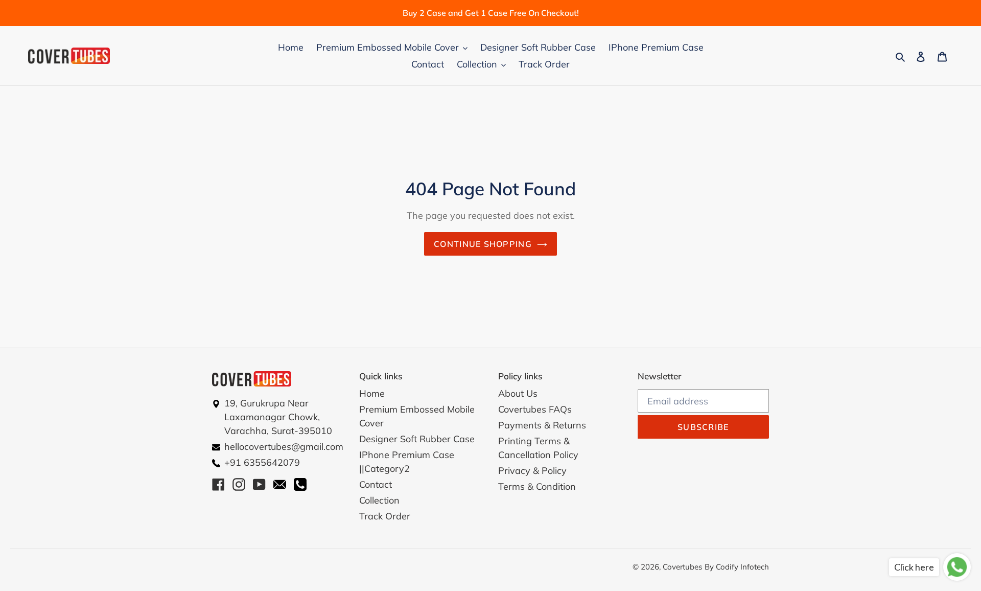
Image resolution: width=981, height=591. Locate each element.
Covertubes (682, 567)
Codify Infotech (742, 567)
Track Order (384, 516)
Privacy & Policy (532, 470)
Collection (379, 500)
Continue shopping (483, 244)
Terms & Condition (537, 486)
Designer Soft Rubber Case (417, 439)
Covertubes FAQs (535, 409)
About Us (518, 393)
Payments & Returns (542, 425)
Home (372, 393)
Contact (375, 484)
